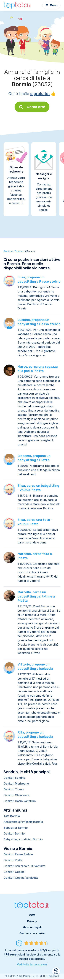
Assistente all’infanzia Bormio (23, 822)
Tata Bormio (12, 816)
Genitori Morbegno (16, 783)
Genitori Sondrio (14, 777)
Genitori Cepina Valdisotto (21, 877)
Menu (53, 5)
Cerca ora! (36, 107)
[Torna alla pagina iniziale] (18, 5)
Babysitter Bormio (16, 827)
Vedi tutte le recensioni (32, 964)
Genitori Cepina (14, 872)
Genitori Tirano (14, 789)
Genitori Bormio (14, 833)
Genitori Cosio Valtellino (20, 801)
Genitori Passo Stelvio (18, 854)
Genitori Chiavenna (16, 795)
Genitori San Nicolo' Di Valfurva (24, 866)
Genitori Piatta (13, 860)
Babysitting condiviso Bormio (23, 839)
